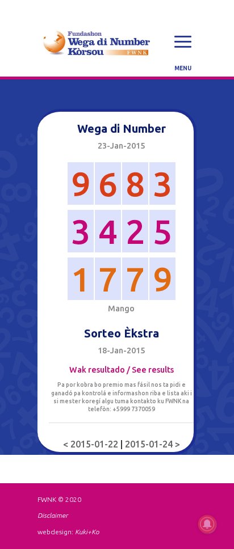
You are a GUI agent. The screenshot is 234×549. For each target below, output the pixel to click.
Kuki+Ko (87, 531)
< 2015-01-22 (91, 444)
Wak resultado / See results (121, 369)
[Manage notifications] (207, 524)
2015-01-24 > (152, 444)
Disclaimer (52, 515)
